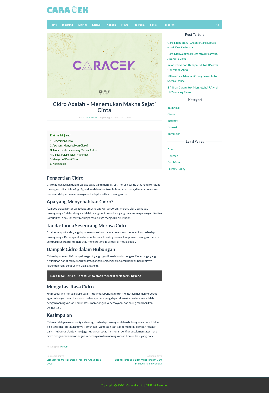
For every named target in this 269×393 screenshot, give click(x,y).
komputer (173, 133)
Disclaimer (174, 162)
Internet (172, 120)
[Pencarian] (217, 24)
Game (171, 114)
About (171, 149)
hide (68, 135)
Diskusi (172, 127)
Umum (64, 346)
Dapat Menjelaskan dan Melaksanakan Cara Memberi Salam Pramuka (138, 359)
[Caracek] (68, 9)
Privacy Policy (176, 168)
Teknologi (173, 107)
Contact (172, 155)
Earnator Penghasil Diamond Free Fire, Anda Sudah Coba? (74, 359)
